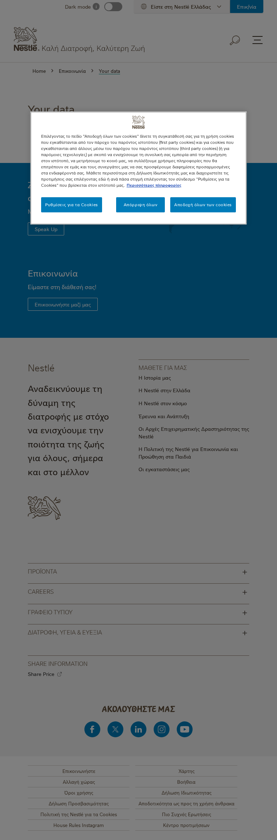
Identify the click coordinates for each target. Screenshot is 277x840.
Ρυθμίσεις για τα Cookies (71, 204)
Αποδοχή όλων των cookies (203, 204)
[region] (138, 168)
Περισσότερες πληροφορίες (154, 185)
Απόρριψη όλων (140, 204)
